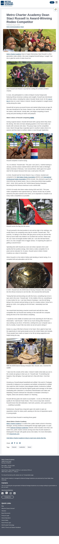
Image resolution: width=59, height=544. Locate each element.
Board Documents (6, 513)
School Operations (6, 518)
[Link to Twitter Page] (6, 493)
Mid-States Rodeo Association (26, 177)
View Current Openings (7, 490)
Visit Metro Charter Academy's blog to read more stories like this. (26, 438)
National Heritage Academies (19, 427)
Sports (29, 447)
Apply (52, 2)
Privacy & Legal (5, 515)
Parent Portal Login (6, 522)
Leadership (22, 447)
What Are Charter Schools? (8, 508)
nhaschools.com (14, 434)
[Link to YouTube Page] (15, 493)
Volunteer (4, 510)
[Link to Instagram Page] (11, 493)
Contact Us (8, 497)
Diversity (14, 447)
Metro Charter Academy (14, 54)
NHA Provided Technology (8, 525)
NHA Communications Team (15, 27)
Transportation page (28, 475)
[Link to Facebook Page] (3, 493)
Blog (3, 506)
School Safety (5, 520)
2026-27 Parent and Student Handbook (11, 527)
